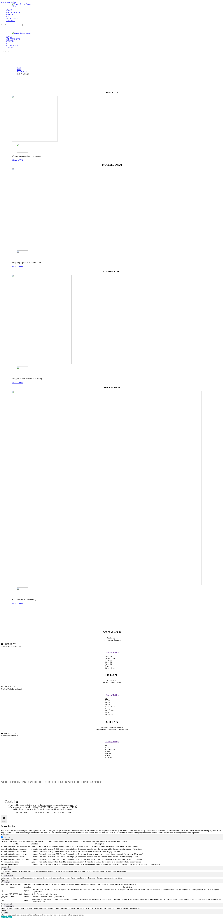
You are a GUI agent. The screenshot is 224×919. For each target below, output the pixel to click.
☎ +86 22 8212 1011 (9, 733)
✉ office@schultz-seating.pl (11, 689)
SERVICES (10, 14)
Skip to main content (8, 2)
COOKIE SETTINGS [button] (62, 812)
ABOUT (9, 10)
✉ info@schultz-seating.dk (11, 646)
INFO (8, 16)
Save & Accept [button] (6, 917)
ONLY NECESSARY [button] (42, 812)
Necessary (7, 837)
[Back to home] (21, 4)
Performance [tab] (5, 873)
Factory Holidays (112, 652)
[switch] (2, 869)
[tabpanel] (112, 853)
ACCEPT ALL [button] (21, 812)
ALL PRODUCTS (13, 12)
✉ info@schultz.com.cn (10, 736)
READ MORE (17, 160)
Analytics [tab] (4, 880)
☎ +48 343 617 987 (8, 687)
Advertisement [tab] (6, 904)
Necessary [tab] (5, 835)
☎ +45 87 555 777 (8, 644)
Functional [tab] (5, 867)
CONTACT (10, 21)
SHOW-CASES (12, 19)
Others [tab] (3, 910)
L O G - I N (6, 51)
